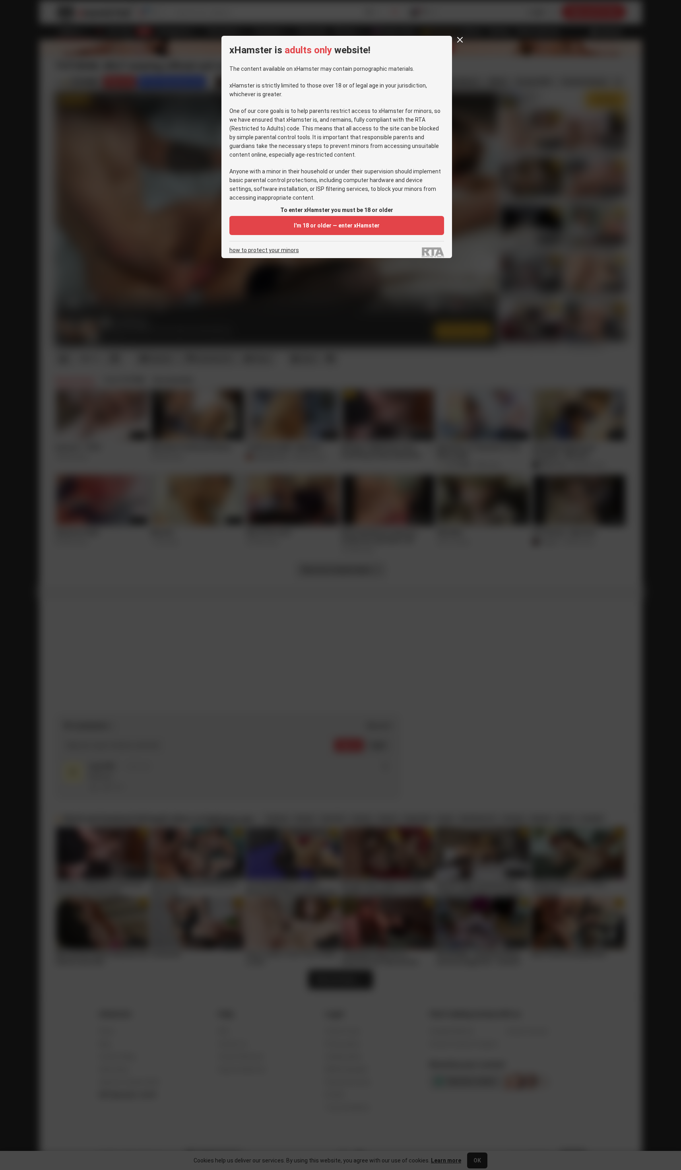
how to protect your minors (264, 250)
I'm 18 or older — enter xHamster (337, 225)
